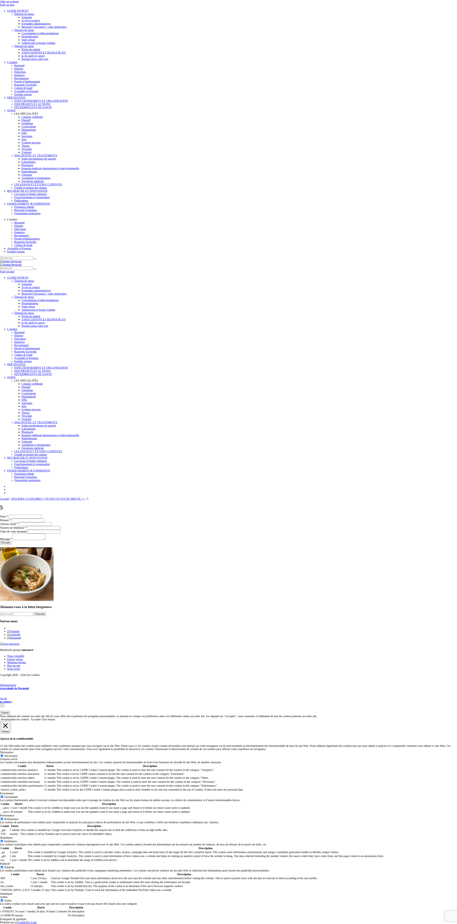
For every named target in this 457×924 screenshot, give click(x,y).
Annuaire (26, 17)
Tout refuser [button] (48, 719)
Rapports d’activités (25, 84)
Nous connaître (15, 655)
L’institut (12, 62)
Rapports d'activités (25, 241)
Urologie (26, 152)
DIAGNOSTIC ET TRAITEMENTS (35, 155)
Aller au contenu (9, 1)
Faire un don (7, 4)
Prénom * (5, 520)
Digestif (25, 120)
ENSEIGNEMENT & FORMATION (28, 203)
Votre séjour (28, 39)
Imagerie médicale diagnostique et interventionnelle (50, 168)
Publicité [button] (5, 863)
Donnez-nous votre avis (34, 59)
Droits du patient (30, 49)
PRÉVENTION (16, 97)
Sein (23, 139)
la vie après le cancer (33, 55)
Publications (21, 200)
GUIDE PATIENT (18, 10)
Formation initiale (24, 206)
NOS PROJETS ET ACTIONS (32, 104)
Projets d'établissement (27, 238)
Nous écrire (13, 668)
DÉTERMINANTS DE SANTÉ (33, 107)
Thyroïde (26, 149)
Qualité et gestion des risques (30, 187)
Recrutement (21, 78)
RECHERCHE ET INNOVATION (27, 190)
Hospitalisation (29, 36)
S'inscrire (40, 614)
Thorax (25, 145)
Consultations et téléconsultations (40, 33)
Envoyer (5, 542)
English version (23, 94)
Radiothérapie (29, 171)
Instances (19, 75)
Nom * (4, 516)
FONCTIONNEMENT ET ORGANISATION (41, 100)
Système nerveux (31, 142)
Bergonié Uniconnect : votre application (43, 26)
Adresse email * (9, 523)
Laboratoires (28, 161)
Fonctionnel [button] (6, 793)
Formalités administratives (36, 23)
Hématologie (28, 129)
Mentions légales (16, 662)
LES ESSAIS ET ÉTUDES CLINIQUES (38, 184)
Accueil (4, 498)
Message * (6, 539)
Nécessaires (10, 755)
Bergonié (19, 65)
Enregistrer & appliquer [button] (13, 919)
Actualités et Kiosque (26, 91)
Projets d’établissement (27, 81)
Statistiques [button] (6, 837)
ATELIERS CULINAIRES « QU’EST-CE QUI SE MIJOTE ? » (48, 498)
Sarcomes (26, 136)
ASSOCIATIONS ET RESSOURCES (43, 52)
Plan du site (13, 665)
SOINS (11, 110)
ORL (24, 133)
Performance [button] (7, 815)
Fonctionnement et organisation (32, 197)
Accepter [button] (36, 719)
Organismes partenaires (27, 213)
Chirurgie (26, 174)
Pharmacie (27, 165)
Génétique (27, 123)
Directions (20, 71)
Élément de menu (24, 14)
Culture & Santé (23, 87)
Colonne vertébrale (32, 116)
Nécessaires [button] (6, 752)
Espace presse (15, 659)
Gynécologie (28, 126)
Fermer (5, 712)
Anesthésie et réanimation (35, 178)
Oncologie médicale (32, 181)
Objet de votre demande (13, 531)
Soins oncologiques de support (38, 158)
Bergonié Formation (25, 210)
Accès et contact (30, 20)
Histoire (18, 68)
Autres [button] (3, 896)
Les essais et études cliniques (30, 194)
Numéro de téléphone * (13, 527)
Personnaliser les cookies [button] (15, 719)
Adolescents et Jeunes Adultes (38, 42)
